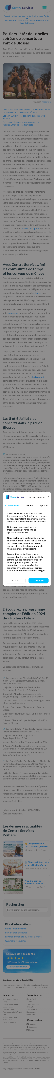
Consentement (12, 505)
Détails (29, 505)
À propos (44, 505)
